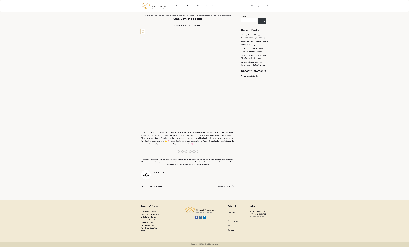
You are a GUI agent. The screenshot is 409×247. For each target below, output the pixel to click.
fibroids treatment (179, 15)
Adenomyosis (241, 6)
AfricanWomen (168, 162)
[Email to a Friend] (188, 151)
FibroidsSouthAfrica (200, 162)
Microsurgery (170, 164)
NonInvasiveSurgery (182, 164)
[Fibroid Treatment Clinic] (154, 5)
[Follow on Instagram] (200, 217)
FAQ (251, 6)
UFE (191, 164)
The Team (187, 6)
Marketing (197, 25)
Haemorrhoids (229, 162)
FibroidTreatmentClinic (216, 162)
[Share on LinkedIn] (196, 151)
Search (243, 16)
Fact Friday (159, 15)
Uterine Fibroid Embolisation (208, 15)
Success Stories (212, 6)
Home (178, 6)
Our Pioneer (198, 6)
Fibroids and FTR (227, 6)
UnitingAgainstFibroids (201, 164)
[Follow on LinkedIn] (204, 217)
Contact (265, 6)
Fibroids (177, 162)
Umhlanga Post (224, 186)
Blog (257, 6)
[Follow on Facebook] (196, 217)
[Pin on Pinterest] (192, 151)
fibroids (168, 15)
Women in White (225, 15)
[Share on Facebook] (180, 151)
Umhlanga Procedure (153, 186)
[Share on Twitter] (184, 151)
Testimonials (192, 15)
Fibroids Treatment (186, 162)
